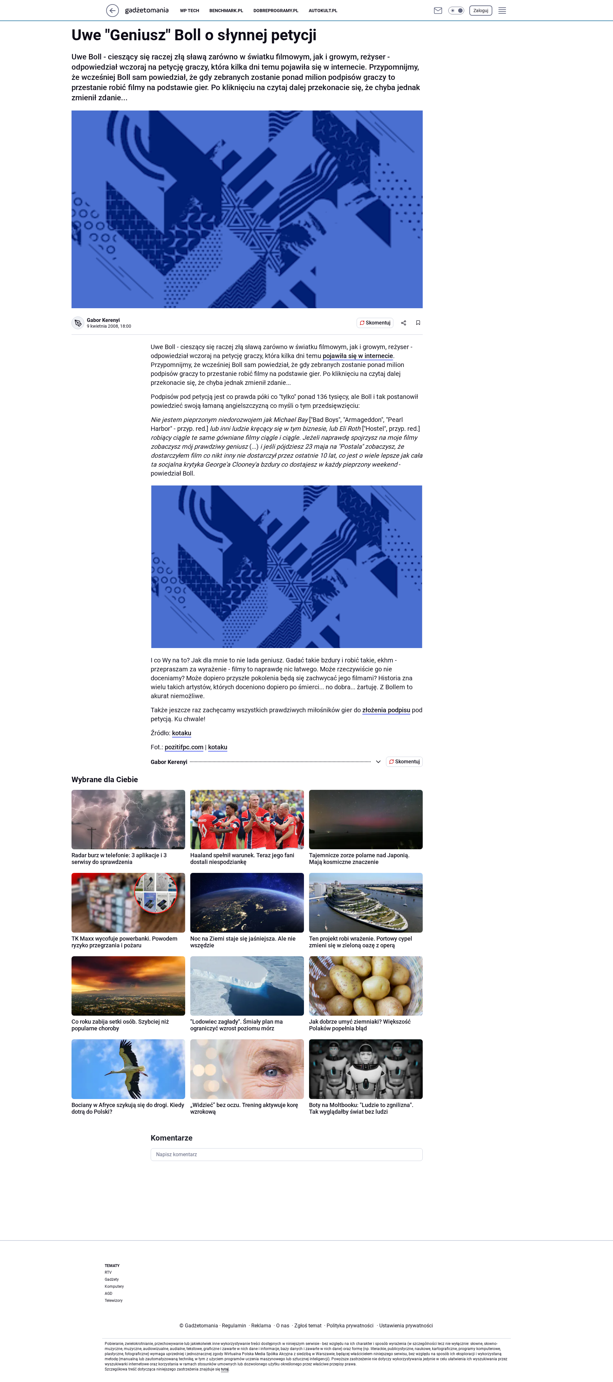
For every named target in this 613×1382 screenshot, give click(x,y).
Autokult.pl (323, 10)
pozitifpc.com (184, 747)
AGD (108, 1293)
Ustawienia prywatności (405, 1326)
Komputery (114, 1286)
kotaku (181, 733)
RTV (108, 1272)
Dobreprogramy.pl (276, 10)
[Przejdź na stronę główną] (112, 15)
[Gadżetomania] (152, 10)
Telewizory (114, 1300)
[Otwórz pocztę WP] (438, 10)
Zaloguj (480, 10)
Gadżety (112, 1279)
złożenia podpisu (386, 710)
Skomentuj (378, 323)
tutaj (225, 1369)
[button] (456, 10)
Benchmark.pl (226, 10)
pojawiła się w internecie (358, 356)
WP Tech (189, 10)
